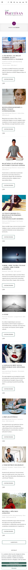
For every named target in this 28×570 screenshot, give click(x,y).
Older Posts (14, 542)
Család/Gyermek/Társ (7, 61)
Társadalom (10, 316)
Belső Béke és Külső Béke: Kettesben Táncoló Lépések (13, 164)
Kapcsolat (14, 550)
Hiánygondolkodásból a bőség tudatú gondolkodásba (12, 109)
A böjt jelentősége (10, 417)
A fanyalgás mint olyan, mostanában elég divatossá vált (13, 367)
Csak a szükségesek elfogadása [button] (14, 565)
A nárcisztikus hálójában (12, 465)
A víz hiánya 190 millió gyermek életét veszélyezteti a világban (12, 58)
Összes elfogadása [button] (14, 563)
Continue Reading (8, 79)
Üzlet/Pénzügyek (12, 221)
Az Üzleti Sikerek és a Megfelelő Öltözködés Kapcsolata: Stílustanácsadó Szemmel (12, 216)
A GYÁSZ (5, 314)
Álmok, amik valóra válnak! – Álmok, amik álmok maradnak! (13, 267)
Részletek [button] (14, 568)
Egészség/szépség (17, 61)
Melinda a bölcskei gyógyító (10, 512)
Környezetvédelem (6, 63)
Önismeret (14, 113)
